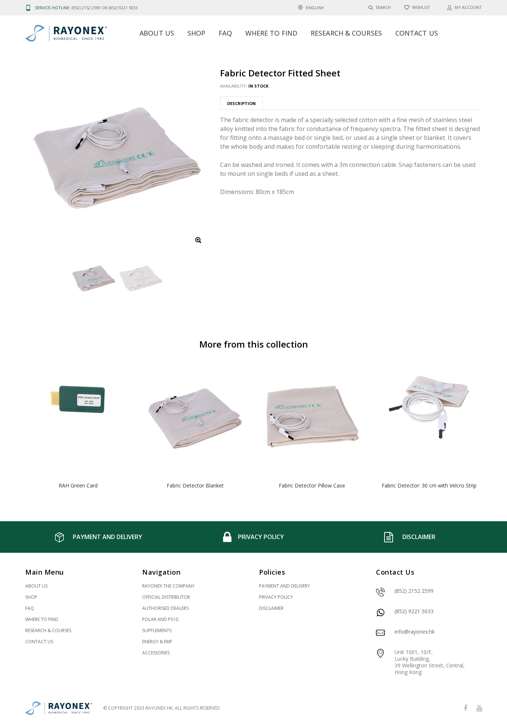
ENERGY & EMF (157, 641)
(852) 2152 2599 (414, 590)
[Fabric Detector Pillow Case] (312, 419)
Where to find (271, 33)
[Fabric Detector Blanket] (195, 419)
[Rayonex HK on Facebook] (465, 708)
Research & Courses (346, 33)
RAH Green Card (78, 485)
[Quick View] (120, 390)
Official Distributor (166, 597)
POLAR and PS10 (160, 619)
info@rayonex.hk (415, 631)
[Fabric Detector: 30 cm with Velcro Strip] (429, 419)
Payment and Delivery (284, 586)
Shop (196, 33)
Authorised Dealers (165, 608)
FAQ (225, 33)
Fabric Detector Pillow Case (312, 485)
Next (498, 428)
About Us (157, 33)
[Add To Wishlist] (120, 375)
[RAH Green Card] (78, 419)
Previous (9, 428)
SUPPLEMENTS (156, 630)
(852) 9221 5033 (414, 611)
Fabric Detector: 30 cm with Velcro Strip (429, 485)
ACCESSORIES (156, 653)
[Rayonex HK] (58, 708)
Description (241, 103)
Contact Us (416, 33)
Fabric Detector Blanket (195, 485)
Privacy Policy (276, 597)
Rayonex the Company (168, 586)
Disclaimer (271, 608)
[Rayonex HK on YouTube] (479, 708)
